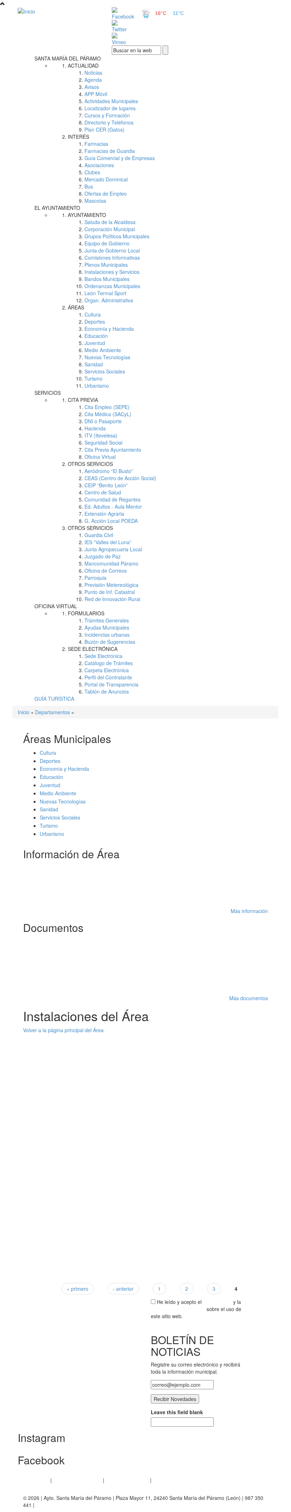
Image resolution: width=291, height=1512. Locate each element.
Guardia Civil (98, 535)
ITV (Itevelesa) (100, 435)
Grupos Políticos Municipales (116, 236)
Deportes (94, 321)
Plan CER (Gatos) (104, 129)
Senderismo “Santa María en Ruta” (70, 866)
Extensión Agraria (104, 513)
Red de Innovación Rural (112, 599)
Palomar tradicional (52, 1221)
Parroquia (95, 577)
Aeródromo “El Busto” (108, 470)
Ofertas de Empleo (105, 193)
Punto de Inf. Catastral (109, 591)
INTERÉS (78, 136)
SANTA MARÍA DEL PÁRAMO (67, 58)
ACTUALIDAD (83, 65)
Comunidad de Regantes (112, 499)
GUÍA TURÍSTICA (54, 698)
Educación (96, 335)
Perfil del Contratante (108, 677)
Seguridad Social (103, 442)
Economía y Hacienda (109, 328)
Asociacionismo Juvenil (56, 875)
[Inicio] (56, 11)
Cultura (92, 314)
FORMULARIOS (86, 613)
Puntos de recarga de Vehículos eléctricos (78, 1162)
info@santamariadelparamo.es (65, 1199)
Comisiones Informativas (112, 257)
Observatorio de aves (55, 1101)
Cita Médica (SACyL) (107, 414)
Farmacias (96, 143)
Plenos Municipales (106, 264)
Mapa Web (165, 1480)
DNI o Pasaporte (103, 421)
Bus (88, 186)
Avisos (91, 86)
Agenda (93, 79)
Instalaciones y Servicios (111, 271)
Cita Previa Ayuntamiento (112, 449)
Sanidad (93, 364)
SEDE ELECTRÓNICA (92, 648)
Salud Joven (44, 883)
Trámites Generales (106, 620)
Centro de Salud (102, 492)
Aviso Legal (36, 1480)
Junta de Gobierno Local (112, 250)
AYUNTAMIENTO (87, 214)
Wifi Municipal (46, 891)
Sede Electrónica (103, 655)
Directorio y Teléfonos (108, 122)
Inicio (23, 712)
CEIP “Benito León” (106, 485)
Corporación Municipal (109, 229)
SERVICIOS (47, 392)
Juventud (94, 342)
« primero (77, 1288)
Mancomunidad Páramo (111, 563)
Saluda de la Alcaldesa (110, 222)
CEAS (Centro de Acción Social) (120, 478)
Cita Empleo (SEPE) (107, 406)
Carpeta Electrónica (106, 670)
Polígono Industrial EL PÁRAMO (66, 900)
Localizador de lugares (110, 108)
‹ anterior (123, 1288)
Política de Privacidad (77, 1480)
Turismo (93, 378)
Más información (249, 910)
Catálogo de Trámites (108, 663)
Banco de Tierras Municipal (61, 1037)
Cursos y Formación (107, 115)
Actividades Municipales (111, 101)
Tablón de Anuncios (106, 691)
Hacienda (95, 428)
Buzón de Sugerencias (109, 641)
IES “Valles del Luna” (107, 542)
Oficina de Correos (105, 570)
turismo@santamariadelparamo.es (69, 1139)
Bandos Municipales (107, 278)
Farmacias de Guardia (109, 150)
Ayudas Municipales (106, 627)
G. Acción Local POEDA (111, 520)
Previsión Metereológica (111, 584)
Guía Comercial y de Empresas (119, 157)
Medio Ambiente (102, 350)
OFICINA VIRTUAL (55, 606)
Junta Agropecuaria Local (113, 549)
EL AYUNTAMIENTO (57, 207)
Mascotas (95, 200)
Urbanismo (96, 385)
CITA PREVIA (83, 399)
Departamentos (52, 712)
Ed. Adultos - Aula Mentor (113, 506)
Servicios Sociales (104, 371)
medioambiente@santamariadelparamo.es (78, 1078)
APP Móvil (95, 93)
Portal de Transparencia (111, 684)
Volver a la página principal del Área (63, 1030)
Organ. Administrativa (108, 300)
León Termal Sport (105, 293)
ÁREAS (76, 307)
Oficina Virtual (100, 456)
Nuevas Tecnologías (107, 357)
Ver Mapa (41, 1085)
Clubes (92, 172)
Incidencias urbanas (107, 634)
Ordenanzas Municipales (112, 286)
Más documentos (248, 998)
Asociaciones (99, 165)
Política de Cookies (127, 1480)
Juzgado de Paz (102, 556)
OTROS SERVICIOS (90, 463)
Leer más (257, 1093)
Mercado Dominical (106, 179)
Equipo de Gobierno (107, 243)
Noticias (93, 72)
